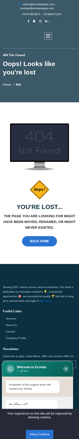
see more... (46, 300)
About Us (11, 325)
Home (7, 84)
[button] (48, 36)
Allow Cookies (39, 434)
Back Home (39, 241)
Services (11, 318)
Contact (10, 331)
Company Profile (16, 338)
